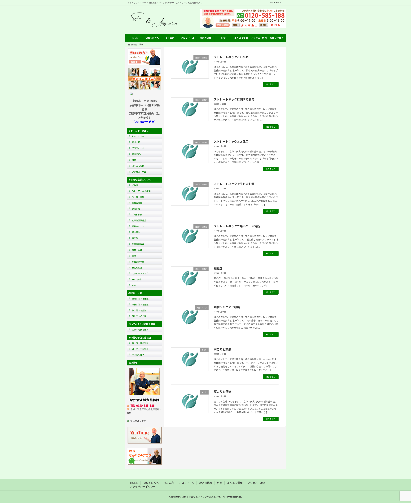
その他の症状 (138, 355)
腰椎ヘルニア (138, 226)
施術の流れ (137, 154)
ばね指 (135, 185)
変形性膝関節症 (139, 220)
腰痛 (134, 256)
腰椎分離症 (137, 203)
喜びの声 (136, 142)
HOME (134, 482)
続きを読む (270, 84)
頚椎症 (218, 268)
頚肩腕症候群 (138, 244)
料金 (134, 160)
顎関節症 (136, 208)
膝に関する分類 (139, 310)
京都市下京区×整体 (144, 101)
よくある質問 (138, 166)
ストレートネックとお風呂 (231, 141)
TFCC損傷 (136, 279)
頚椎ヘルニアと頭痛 (227, 307)
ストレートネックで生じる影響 (234, 184)
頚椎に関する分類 (140, 304)
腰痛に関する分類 (140, 298)
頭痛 (134, 285)
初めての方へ (138, 136)
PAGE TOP (399, 485)
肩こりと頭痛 (222, 349)
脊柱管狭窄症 (138, 261)
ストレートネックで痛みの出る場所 (237, 226)
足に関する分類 (139, 316)
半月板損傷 (137, 214)
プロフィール (138, 148)
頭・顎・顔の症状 (140, 343)
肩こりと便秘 (222, 391)
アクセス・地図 (139, 172)
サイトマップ (275, 2)
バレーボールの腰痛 (141, 191)
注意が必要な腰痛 (140, 329)
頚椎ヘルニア (138, 250)
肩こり (135, 238)
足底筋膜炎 (137, 267)
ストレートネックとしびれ (231, 57)
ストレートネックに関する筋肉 (234, 99)
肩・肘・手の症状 (140, 349)
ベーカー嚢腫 (138, 197)
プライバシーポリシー (143, 486)
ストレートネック (140, 273)
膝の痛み (136, 232)
